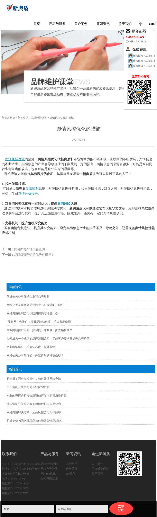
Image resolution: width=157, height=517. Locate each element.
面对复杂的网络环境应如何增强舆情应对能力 (35, 420)
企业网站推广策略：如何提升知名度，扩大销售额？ (39, 330)
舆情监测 (32, 188)
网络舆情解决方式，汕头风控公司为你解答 (34, 412)
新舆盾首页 (8, 117)
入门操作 (97, 463)
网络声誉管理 (49, 468)
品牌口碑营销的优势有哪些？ (34, 254)
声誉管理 (71, 468)
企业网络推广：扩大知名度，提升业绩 (31, 347)
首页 (37, 23)
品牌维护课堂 (39, 117)
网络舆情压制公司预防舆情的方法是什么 (32, 313)
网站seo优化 (48, 473)
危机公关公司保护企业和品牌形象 (28, 296)
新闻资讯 (23, 117)
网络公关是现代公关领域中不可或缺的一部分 (35, 305)
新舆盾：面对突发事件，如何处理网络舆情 (34, 378)
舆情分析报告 (28, 193)
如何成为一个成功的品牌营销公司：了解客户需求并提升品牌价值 (48, 338)
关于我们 (97, 473)
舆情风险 (64, 203)
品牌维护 (71, 463)
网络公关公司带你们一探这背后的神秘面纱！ (35, 355)
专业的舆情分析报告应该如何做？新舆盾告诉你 (37, 395)
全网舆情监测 (49, 478)
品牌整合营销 (49, 463)
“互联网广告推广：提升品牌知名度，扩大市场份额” (39, 321)
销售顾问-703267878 (144, 55)
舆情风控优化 (15, 159)
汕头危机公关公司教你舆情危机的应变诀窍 (34, 404)
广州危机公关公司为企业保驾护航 (28, 387)
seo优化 (70, 473)
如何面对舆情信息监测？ (31, 249)
